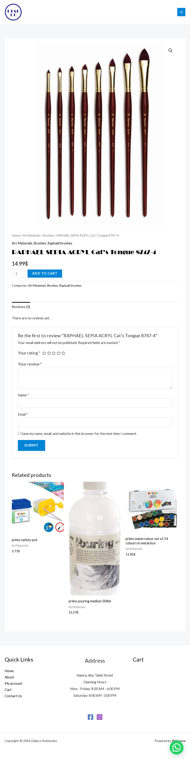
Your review (30, 364)
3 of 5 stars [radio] (54, 353)
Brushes (48, 235)
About (9, 677)
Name (23, 395)
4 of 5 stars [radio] (59, 353)
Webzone (178, 741)
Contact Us (13, 696)
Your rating (29, 352)
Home (16, 235)
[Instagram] (99, 717)
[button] (170, 50)
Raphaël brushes (60, 243)
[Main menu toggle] (181, 12)
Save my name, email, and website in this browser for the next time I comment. (79, 434)
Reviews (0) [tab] (21, 307)
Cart (8, 690)
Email (23, 414)
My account (13, 683)
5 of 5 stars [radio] (63, 353)
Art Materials (32, 235)
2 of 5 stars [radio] (49, 353)
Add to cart (44, 273)
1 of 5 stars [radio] (44, 353)
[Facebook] (90, 717)
